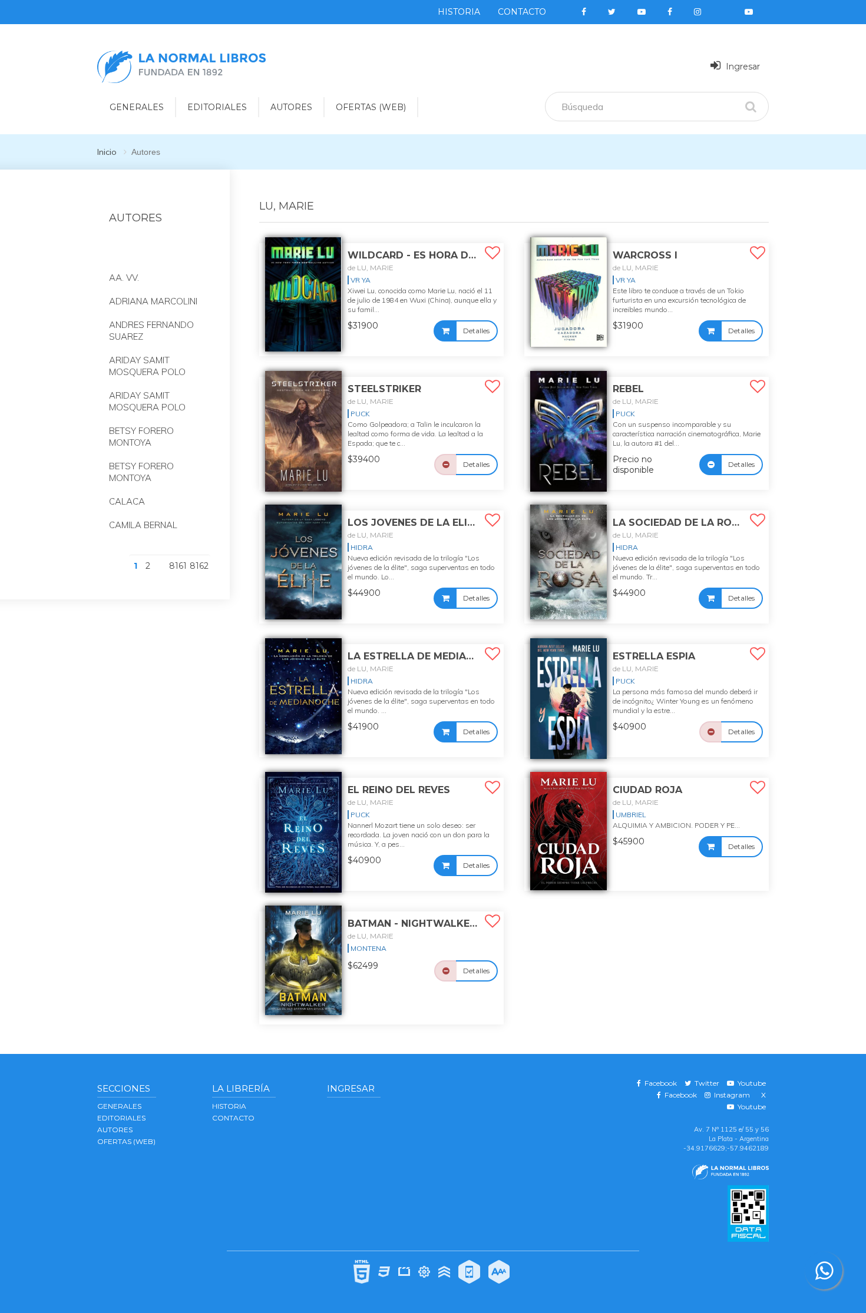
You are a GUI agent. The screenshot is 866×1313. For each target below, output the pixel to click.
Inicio (107, 152)
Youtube (750, 1083)
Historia (459, 11)
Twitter (705, 1083)
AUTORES (291, 107)
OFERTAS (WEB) (371, 107)
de (371, 267)
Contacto (522, 11)
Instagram (730, 1094)
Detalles (476, 330)
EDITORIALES (217, 107)
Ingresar (741, 66)
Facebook (659, 1083)
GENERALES (137, 107)
